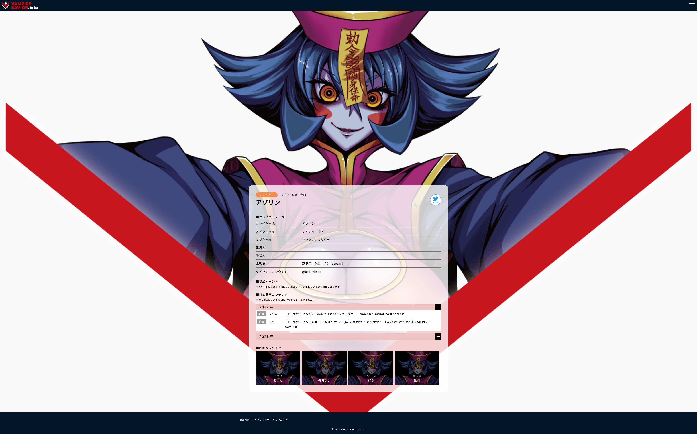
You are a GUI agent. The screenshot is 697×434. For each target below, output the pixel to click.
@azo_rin (309, 271)
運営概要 (244, 419)
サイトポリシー (261, 419)
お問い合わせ (280, 419)
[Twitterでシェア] (435, 199)
